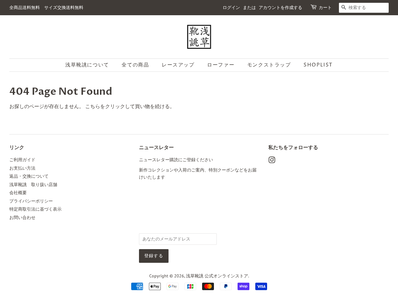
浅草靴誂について (87, 65)
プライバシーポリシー (31, 201)
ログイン (231, 8)
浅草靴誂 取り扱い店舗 (33, 184)
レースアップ (178, 65)
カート (325, 8)
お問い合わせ (22, 217)
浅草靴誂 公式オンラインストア (217, 276)
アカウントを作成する (280, 8)
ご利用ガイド (22, 159)
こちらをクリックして (110, 106)
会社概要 (18, 192)
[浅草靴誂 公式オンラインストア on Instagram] (271, 161)
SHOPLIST (318, 65)
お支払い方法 (22, 168)
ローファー (220, 65)
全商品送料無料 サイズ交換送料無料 (46, 8)
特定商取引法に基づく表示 (35, 209)
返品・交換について (29, 176)
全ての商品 (135, 65)
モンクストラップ (269, 65)
